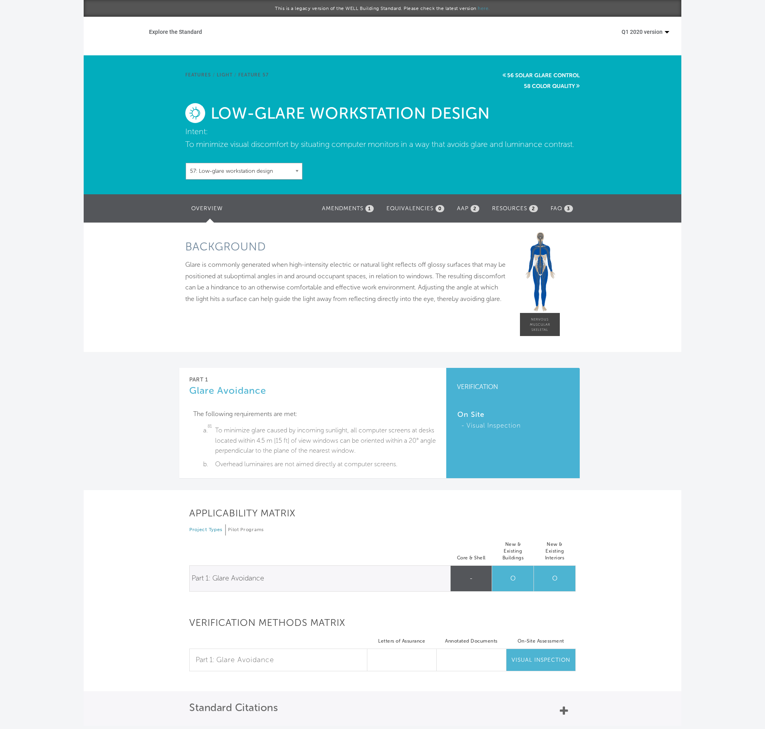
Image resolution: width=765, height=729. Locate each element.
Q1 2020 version (643, 31)
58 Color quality (549, 86)
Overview (209, 211)
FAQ (560, 208)
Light (224, 75)
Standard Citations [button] (233, 708)
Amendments (346, 208)
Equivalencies (413, 208)
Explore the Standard (175, 31)
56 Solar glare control (543, 75)
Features (198, 75)
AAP (467, 208)
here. (484, 8)
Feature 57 (253, 75)
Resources (513, 208)
